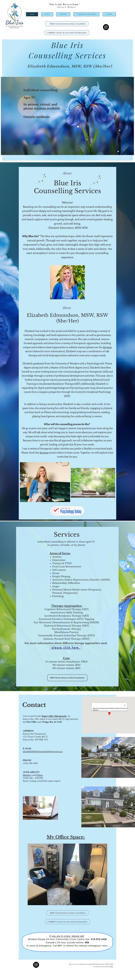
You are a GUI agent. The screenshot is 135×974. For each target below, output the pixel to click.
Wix (111, 966)
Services (67, 534)
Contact (34, 704)
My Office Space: (66, 837)
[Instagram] (106, 27)
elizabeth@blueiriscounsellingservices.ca (43, 751)
